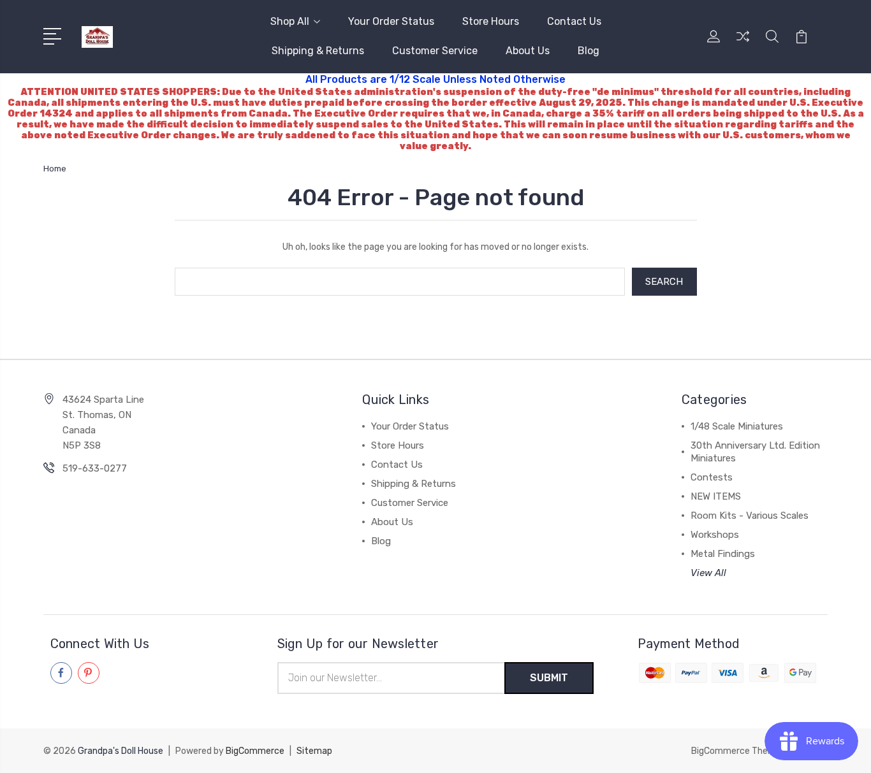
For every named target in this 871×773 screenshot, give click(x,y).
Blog (588, 51)
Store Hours (490, 21)
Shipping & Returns (318, 51)
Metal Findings (723, 554)
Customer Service (435, 51)
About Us (528, 51)
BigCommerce (255, 751)
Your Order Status (391, 21)
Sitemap (314, 751)
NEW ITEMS (716, 496)
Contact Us (574, 21)
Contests (712, 477)
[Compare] (743, 44)
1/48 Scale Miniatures (737, 426)
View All (708, 573)
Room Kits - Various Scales (750, 515)
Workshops (715, 534)
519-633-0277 (94, 468)
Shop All (289, 21)
